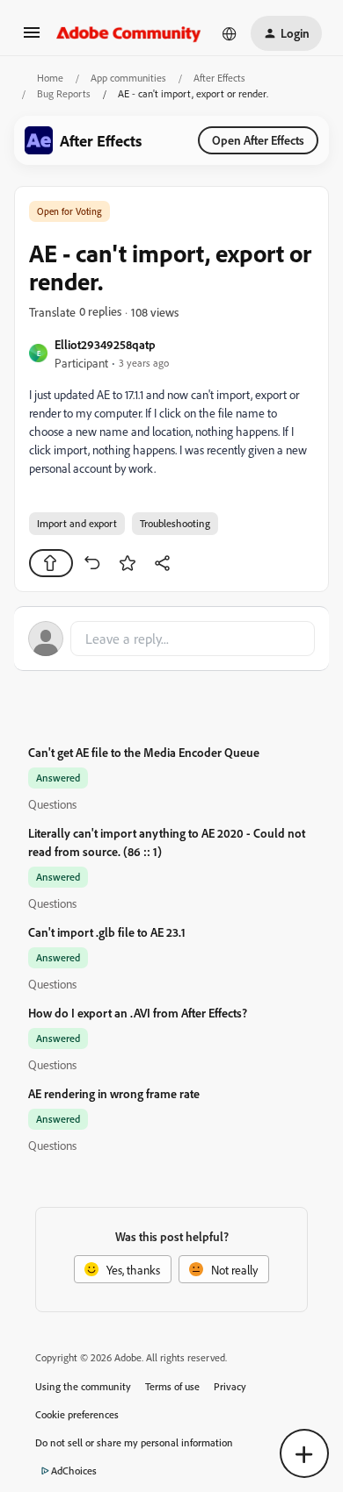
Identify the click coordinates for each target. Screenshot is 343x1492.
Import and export (77, 523)
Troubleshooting (175, 523)
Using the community (83, 1386)
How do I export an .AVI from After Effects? (137, 1012)
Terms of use (172, 1386)
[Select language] (229, 33)
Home (50, 77)
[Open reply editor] (171, 638)
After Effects (219, 77)
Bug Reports (64, 93)
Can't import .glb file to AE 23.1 (107, 931)
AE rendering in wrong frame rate (114, 1093)
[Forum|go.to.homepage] (128, 33)
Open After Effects (258, 139)
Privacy (230, 1386)
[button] (31, 38)
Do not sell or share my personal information (134, 1442)
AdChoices (74, 1470)
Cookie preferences (77, 1414)
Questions (52, 803)
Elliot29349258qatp (105, 344)
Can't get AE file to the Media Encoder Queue (143, 752)
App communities (128, 77)
